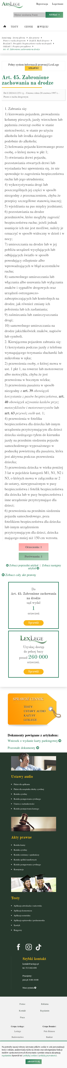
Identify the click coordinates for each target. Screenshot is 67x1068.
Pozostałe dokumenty (22, 747)
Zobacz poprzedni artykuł (23, 565)
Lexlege (17, 1031)
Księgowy (18, 930)
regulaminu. (7, 1055)
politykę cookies (30, 1055)
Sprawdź (33, 623)
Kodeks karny (19, 845)
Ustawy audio (35, 711)
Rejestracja (42, 4)
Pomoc (22, 1003)
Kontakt (22, 1010)
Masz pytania (28, 987)
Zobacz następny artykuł (44, 566)
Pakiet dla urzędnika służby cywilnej (29, 789)
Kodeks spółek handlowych (25, 859)
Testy (14, 26)
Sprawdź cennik (28, 698)
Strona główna (19, 37)
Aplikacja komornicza (23, 910)
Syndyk (17, 925)
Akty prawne (34, 37)
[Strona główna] (5, 27)
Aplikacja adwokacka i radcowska (28, 905)
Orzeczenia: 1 (33, 547)
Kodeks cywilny (20, 794)
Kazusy (30, 715)
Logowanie (57, 4)
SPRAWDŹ (33, 68)
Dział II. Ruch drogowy (39, 40)
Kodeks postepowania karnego (26, 808)
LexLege (30, 720)
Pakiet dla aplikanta (22, 784)
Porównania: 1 (33, 556)
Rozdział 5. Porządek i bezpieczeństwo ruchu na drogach (27, 43)
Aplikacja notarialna (22, 915)
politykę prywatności (48, 1055)
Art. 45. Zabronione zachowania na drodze (21, 49)
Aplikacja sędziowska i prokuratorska (29, 920)
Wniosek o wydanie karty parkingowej (33, 740)
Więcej (43, 26)
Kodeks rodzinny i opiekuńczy (26, 854)
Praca (22, 1017)
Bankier (49, 1036)
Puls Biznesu (49, 1031)
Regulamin (44, 1010)
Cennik (28, 26)
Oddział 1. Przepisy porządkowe (17, 46)
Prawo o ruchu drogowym (14, 40)
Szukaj (54, 15)
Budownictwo (18, 1036)
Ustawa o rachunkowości (24, 803)
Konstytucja (19, 869)
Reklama (44, 1003)
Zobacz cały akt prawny (20, 574)
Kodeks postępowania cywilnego (27, 798)
